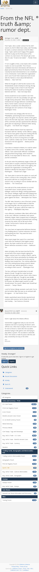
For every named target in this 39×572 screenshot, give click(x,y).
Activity (7, 380)
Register (12, 348)
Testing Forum (19, 500)
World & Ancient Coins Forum (19, 416)
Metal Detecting (19, 424)
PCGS (24, 568)
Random (19, 447)
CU (20, 570)
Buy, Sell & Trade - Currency (19, 443)
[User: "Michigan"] (1, 38)
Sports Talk (25, 40)
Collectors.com (14, 570)
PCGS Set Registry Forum (19, 408)
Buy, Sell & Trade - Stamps (19, 486)
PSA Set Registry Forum (19, 464)
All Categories (6, 397)
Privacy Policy (15, 566)
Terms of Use (23, 566)
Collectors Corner (17, 568)
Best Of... (8, 384)
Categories (8, 372)
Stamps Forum (19, 482)
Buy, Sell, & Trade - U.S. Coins (19, 435)
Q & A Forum (19, 412)
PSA (28, 568)
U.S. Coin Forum (19, 404)
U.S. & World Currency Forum (19, 420)
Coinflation (26, 570)
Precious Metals (19, 428)
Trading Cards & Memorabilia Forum (19, 456)
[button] (37, 17)
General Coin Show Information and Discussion (19, 493)
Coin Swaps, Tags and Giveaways (19, 431)
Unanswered (16, 388)
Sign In (6, 348)
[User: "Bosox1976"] (1, 310)
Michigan (7, 38)
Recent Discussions (11, 376)
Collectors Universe (24, 564)
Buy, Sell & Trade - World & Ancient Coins (19, 439)
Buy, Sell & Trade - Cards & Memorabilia (19, 472)
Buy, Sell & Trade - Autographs (19, 476)
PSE (31, 568)
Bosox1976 (8, 311)
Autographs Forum (19, 460)
